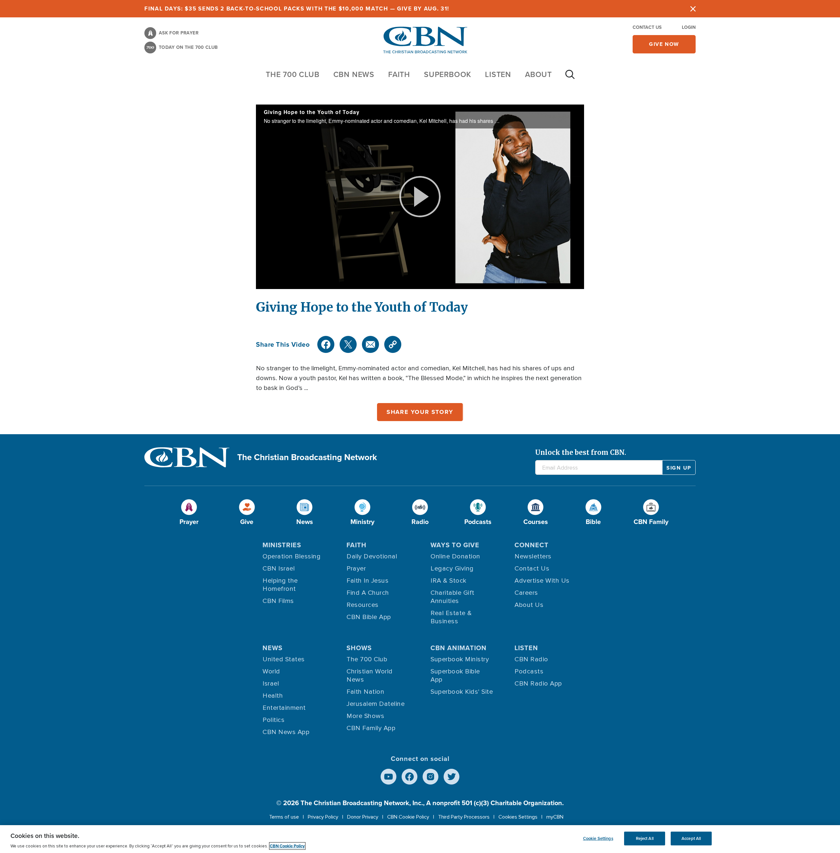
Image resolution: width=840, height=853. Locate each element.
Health (272, 696)
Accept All (691, 838)
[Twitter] (348, 344)
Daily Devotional (371, 556)
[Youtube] (388, 777)
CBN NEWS (353, 74)
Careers (526, 593)
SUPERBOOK (447, 74)
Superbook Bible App (455, 676)
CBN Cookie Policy (408, 817)
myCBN (554, 817)
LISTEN (498, 74)
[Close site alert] (693, 8)
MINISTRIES (281, 545)
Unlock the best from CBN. (580, 452)
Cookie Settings (598, 838)
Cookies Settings (517, 817)
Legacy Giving (452, 568)
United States (283, 659)
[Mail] (370, 344)
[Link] (392, 344)
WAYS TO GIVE (454, 545)
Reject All (645, 838)
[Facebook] (325, 344)
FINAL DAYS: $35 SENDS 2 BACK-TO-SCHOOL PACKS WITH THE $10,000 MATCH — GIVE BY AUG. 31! (296, 8)
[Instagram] (430, 777)
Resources (362, 605)
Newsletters (533, 556)
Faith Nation (365, 692)
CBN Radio (531, 659)
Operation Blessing (291, 556)
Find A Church (367, 593)
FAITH (399, 74)
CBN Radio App (538, 684)
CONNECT (531, 545)
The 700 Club (293, 74)
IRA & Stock (448, 581)
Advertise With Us (542, 581)
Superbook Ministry (459, 659)
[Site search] (570, 78)
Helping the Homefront (280, 585)
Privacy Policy (323, 817)
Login (689, 27)
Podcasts (528, 671)
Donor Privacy (362, 817)
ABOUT (538, 74)
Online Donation (455, 556)
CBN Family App (370, 728)
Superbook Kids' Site (461, 692)
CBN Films (278, 601)
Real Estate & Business (451, 617)
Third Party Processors (464, 817)
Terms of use (284, 817)
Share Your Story (420, 412)
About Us (528, 605)
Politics (273, 720)
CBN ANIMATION (458, 647)
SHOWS (359, 647)
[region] (420, 839)
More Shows (365, 716)
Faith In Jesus (367, 581)
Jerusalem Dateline (375, 704)
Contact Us (647, 27)
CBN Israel (278, 568)
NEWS (272, 647)
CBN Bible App (368, 617)
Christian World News (369, 676)
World (271, 671)
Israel (270, 684)
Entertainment (284, 708)
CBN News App (285, 732)
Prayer (356, 568)
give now (664, 44)
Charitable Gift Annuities (452, 597)
